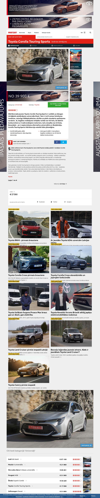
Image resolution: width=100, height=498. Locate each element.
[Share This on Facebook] (57, 142)
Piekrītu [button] (93, 496)
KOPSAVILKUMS (14, 45)
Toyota (36, 105)
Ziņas (29, 32)
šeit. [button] (62, 496)
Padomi (36, 32)
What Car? (12, 32)
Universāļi (18, 105)
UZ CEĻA (34, 45)
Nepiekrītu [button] (82, 496)
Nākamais (59, 184)
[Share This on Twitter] (63, 142)
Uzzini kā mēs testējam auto (21, 143)
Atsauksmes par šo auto (44, 37)
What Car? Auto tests (15, 37)
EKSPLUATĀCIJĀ (58, 45)
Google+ (69, 202)
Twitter (55, 202)
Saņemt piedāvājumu (72, 37)
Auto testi (22, 32)
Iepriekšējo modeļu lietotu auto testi (58, 104)
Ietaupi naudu (46, 32)
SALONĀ (77, 45)
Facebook (42, 202)
